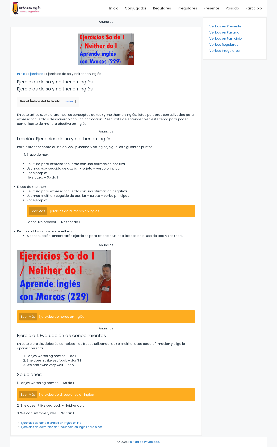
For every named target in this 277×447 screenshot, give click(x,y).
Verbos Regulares (223, 44)
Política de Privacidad (143, 442)
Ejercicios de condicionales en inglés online (51, 423)
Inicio (113, 8)
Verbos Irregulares (224, 50)
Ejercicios (35, 74)
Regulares (162, 8)
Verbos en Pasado (224, 32)
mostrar (68, 101)
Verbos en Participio (225, 38)
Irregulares (187, 8)
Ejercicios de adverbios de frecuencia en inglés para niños (61, 427)
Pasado (232, 8)
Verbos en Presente (225, 26)
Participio (253, 8)
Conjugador (136, 8)
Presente (211, 8)
